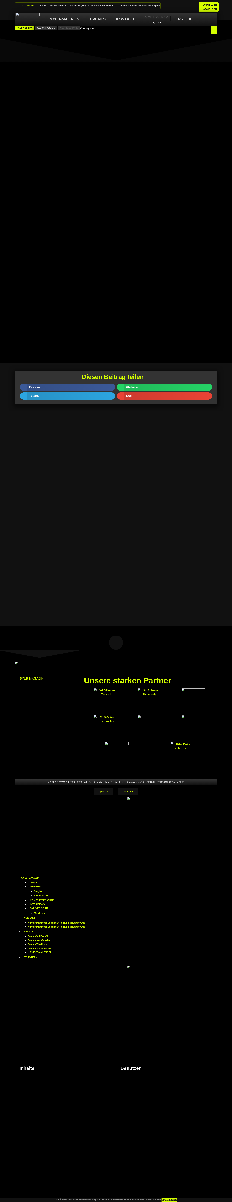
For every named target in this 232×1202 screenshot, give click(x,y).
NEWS (33, 882)
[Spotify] (192, 5)
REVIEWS (35, 886)
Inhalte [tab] (27, 1068)
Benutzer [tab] (131, 1068)
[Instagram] (175, 5)
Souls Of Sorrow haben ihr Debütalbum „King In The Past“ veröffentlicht (76, 5)
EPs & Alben (41, 895)
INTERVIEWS (37, 904)
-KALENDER (41, 952)
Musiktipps (40, 913)
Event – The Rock (37, 944)
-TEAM (31, 957)
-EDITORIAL (40, 908)
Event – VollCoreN (38, 936)
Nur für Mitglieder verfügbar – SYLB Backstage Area (56, 922)
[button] (24, 28)
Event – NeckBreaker (39, 940)
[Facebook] (166, 5)
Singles (38, 891)
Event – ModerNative (39, 948)
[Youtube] (184, 5)
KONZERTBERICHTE (42, 900)
